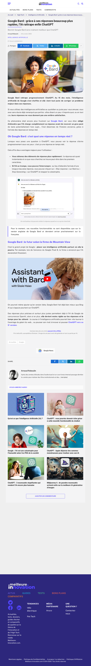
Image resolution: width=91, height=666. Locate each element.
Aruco (49, 610)
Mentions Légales (15, 659)
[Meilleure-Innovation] (45, 3)
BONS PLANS (59, 593)
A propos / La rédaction (55, 659)
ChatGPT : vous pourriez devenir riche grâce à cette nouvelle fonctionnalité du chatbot (64, 419)
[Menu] (9, 3)
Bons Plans (28, 10)
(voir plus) (64, 377)
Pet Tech (31, 616)
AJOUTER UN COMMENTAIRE (45, 496)
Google (21, 342)
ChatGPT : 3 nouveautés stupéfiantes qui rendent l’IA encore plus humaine (24, 484)
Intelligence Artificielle (36, 15)
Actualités (15, 10)
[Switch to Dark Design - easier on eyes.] (78, 4)
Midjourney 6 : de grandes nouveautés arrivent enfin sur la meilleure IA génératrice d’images (64, 485)
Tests (39, 10)
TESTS (41, 593)
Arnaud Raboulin (28, 371)
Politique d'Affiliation (74, 659)
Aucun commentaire (16, 41)
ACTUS (11, 593)
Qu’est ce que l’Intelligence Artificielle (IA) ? (25, 418)
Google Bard (56, 121)
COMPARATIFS (15, 596)
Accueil (10, 15)
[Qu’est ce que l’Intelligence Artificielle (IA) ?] (26, 404)
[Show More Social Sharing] (81, 46)
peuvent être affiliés (54, 331)
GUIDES (26, 593)
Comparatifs (50, 10)
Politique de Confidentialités (34, 659)
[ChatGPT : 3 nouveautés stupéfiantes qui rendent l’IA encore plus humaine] (26, 468)
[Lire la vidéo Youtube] (47, 279)
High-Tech (20, 15)
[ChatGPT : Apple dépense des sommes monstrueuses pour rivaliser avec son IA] (65, 436)
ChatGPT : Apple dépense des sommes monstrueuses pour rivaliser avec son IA (63, 452)
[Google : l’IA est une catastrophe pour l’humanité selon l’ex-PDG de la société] (26, 436)
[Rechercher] (82, 3)
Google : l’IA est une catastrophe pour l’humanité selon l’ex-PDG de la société (23, 452)
